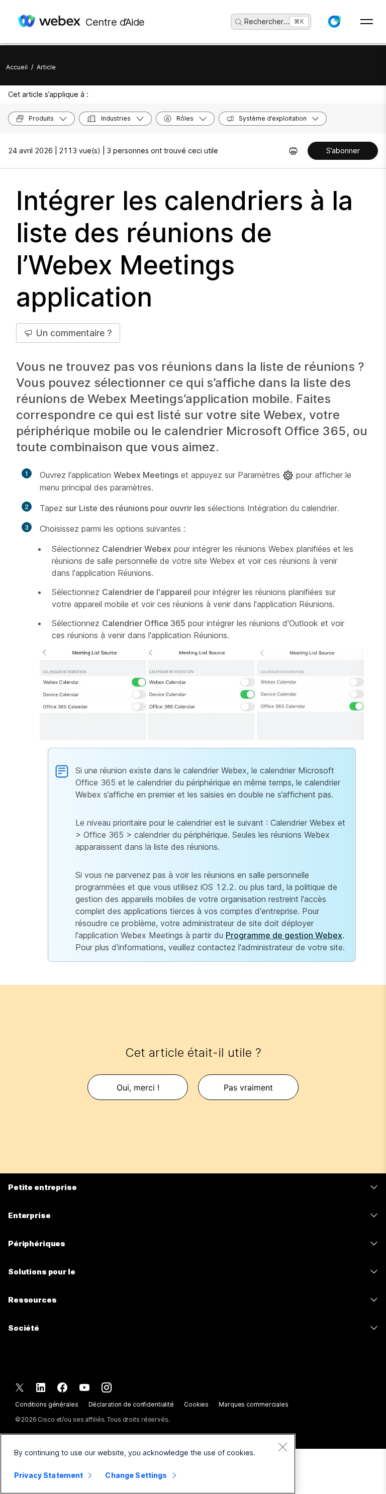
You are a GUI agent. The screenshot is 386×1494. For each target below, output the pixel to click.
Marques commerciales (253, 1404)
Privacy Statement (48, 1475)
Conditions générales (46, 1404)
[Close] (282, 1447)
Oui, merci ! (138, 1087)
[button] (334, 22)
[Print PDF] (293, 151)
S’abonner (343, 150)
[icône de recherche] (238, 22)
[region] (148, 1464)
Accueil (17, 67)
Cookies (196, 1404)
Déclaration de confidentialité (131, 1404)
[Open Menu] (366, 22)
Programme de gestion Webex (284, 935)
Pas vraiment (248, 1087)
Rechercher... (267, 21)
